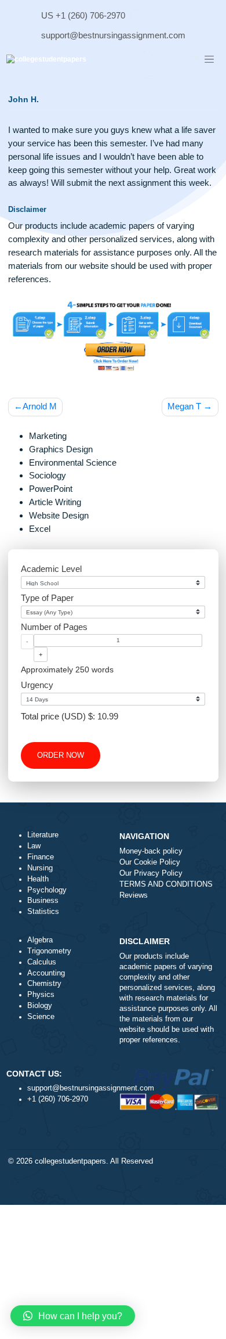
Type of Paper (47, 598)
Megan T (184, 406)
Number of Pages (54, 627)
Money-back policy (151, 851)
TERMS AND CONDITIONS (166, 884)
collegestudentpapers (70, 1161)
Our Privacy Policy (151, 873)
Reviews (133, 895)
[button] (72, 1315)
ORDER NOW (60, 755)
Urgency (37, 685)
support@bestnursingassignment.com (113, 35)
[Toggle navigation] (209, 59)
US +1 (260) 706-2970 (83, 15)
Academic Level (51, 569)
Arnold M (40, 406)
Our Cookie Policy (149, 862)
